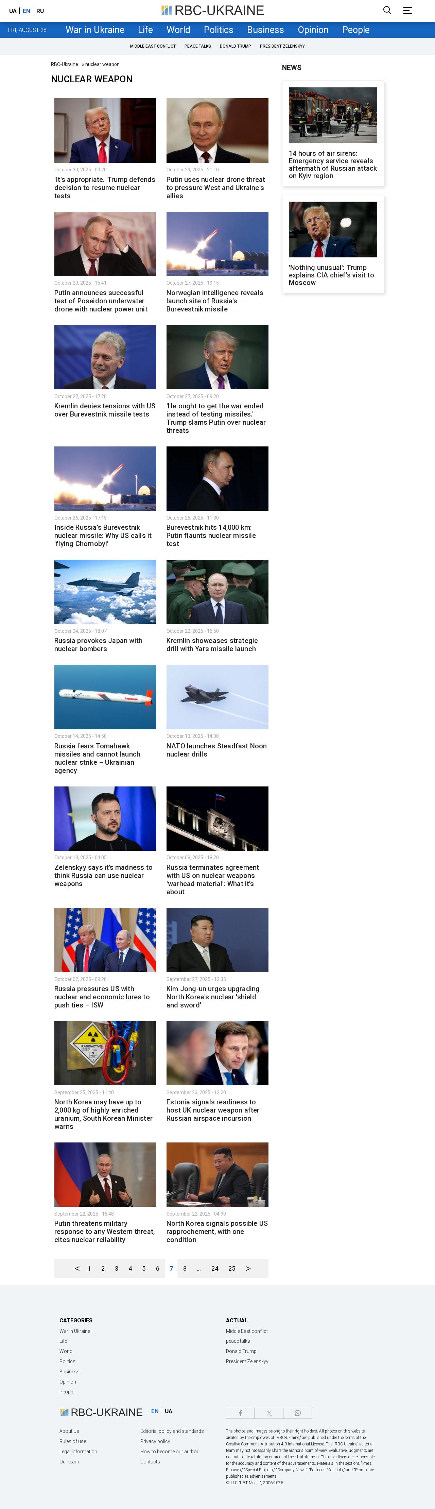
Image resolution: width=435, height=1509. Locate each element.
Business (265, 29)
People (356, 29)
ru (40, 10)
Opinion (313, 29)
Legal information (78, 1451)
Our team (69, 1461)
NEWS (291, 68)
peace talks (198, 46)
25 (231, 1268)
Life (145, 29)
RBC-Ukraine (64, 64)
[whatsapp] (297, 1413)
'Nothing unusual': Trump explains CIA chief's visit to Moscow (331, 275)
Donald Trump (235, 46)
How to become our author (169, 1451)
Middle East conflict (153, 46)
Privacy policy (155, 1441)
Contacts (150, 1461)
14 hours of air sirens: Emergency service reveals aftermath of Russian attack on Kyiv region (333, 165)
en (26, 10)
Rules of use (72, 1441)
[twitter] (269, 1413)
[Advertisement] (333, 410)
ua (13, 10)
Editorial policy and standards (172, 1431)
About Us (69, 1431)
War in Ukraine (95, 29)
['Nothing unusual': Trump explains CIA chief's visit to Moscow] (333, 230)
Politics (218, 29)
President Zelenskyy (282, 46)
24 (214, 1268)
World (178, 29)
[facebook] (240, 1413)
